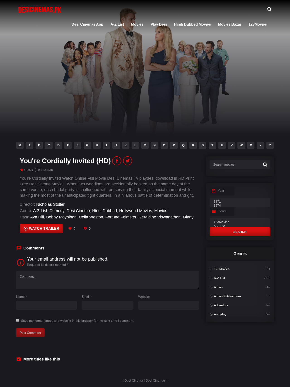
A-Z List (117, 24)
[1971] (240, 202)
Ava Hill (37, 217)
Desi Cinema (78, 210)
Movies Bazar (229, 24)
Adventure (221, 305)
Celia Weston (91, 217)
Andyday (220, 314)
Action (218, 287)
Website (144, 296)
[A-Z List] (240, 226)
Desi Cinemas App (87, 24)
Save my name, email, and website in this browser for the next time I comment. (77, 320)
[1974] (240, 206)
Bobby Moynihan (61, 217)
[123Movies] (240, 222)
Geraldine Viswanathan (159, 217)
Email (87, 296)
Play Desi (159, 24)
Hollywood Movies (135, 210)
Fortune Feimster (120, 217)
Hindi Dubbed (104, 210)
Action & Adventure (227, 296)
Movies (137, 24)
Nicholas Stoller (50, 204)
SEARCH (239, 232)
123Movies (258, 24)
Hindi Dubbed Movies (192, 24)
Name (21, 296)
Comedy (56, 210)
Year (221, 190)
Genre (222, 211)
